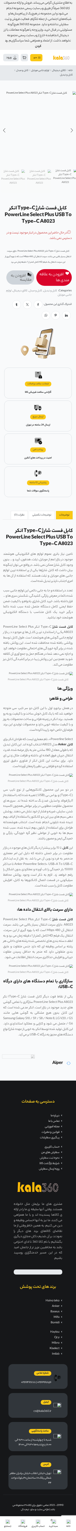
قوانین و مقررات (51, 1132)
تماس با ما (54, 1121)
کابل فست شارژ (63, 627)
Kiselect (55, 1348)
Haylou (55, 1332)
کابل (65, 848)
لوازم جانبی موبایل (40, 70)
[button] (36, 57)
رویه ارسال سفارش (49, 1169)
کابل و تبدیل (66, 75)
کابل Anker (65, 744)
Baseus (55, 1311)
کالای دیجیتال (59, 70)
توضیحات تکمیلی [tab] (41, 515)
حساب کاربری (52, 1147)
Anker (56, 1306)
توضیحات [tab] (64, 515)
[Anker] (18, 1063)
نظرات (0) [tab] (19, 515)
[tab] (64, 515)
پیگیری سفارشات (50, 1137)
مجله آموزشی (52, 1126)
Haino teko (53, 1300)
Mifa (57, 1317)
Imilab (56, 1354)
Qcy (57, 1337)
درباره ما (55, 1115)
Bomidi (55, 1322)
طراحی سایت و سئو (39, 1510)
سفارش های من (50, 1152)
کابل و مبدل (22, 70)
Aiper (57, 1063)
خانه (70, 70)
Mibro (56, 1343)
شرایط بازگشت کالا (49, 1163)
